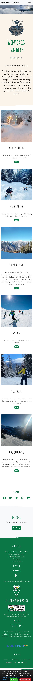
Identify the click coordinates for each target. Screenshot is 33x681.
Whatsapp (16, 570)
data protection (20, 662)
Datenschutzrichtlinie (14, 677)
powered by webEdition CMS (27, 669)
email (16, 565)
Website (16, 621)
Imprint (9, 662)
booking (16, 528)
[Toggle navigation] (29, 2)
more (16, 161)
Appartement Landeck (10, 2)
